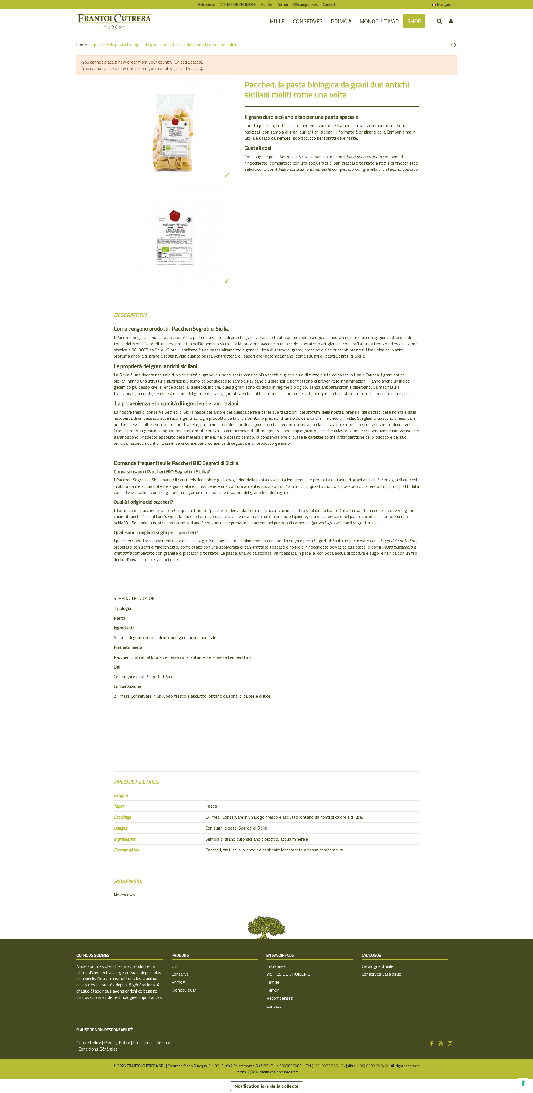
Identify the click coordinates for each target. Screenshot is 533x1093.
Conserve (180, 974)
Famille (266, 4)
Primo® (178, 982)
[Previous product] (452, 45)
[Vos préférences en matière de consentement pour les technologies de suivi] (523, 1083)
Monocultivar (184, 990)
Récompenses (305, 4)
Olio (175, 966)
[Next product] (455, 45)
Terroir (282, 4)
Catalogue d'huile (377, 966)
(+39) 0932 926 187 (328, 1066)
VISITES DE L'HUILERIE (238, 4)
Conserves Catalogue (381, 974)
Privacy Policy (117, 1042)
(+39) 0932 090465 (373, 1066)
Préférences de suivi (152, 1042)
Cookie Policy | (90, 1042)
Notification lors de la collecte (267, 1086)
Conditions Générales (98, 1049)
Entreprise (206, 4)
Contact (329, 4)
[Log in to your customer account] (450, 21)
